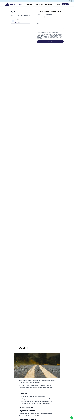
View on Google (17, 22)
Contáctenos (65, 4)
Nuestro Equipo (48, 4)
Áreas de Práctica (39, 4)
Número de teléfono (48, 14)
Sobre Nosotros (30, 4)
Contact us (50, 41)
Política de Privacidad (57, 35)
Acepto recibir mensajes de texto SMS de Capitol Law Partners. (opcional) (49, 32)
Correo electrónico (40, 18)
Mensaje (38, 23)
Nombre (38, 14)
